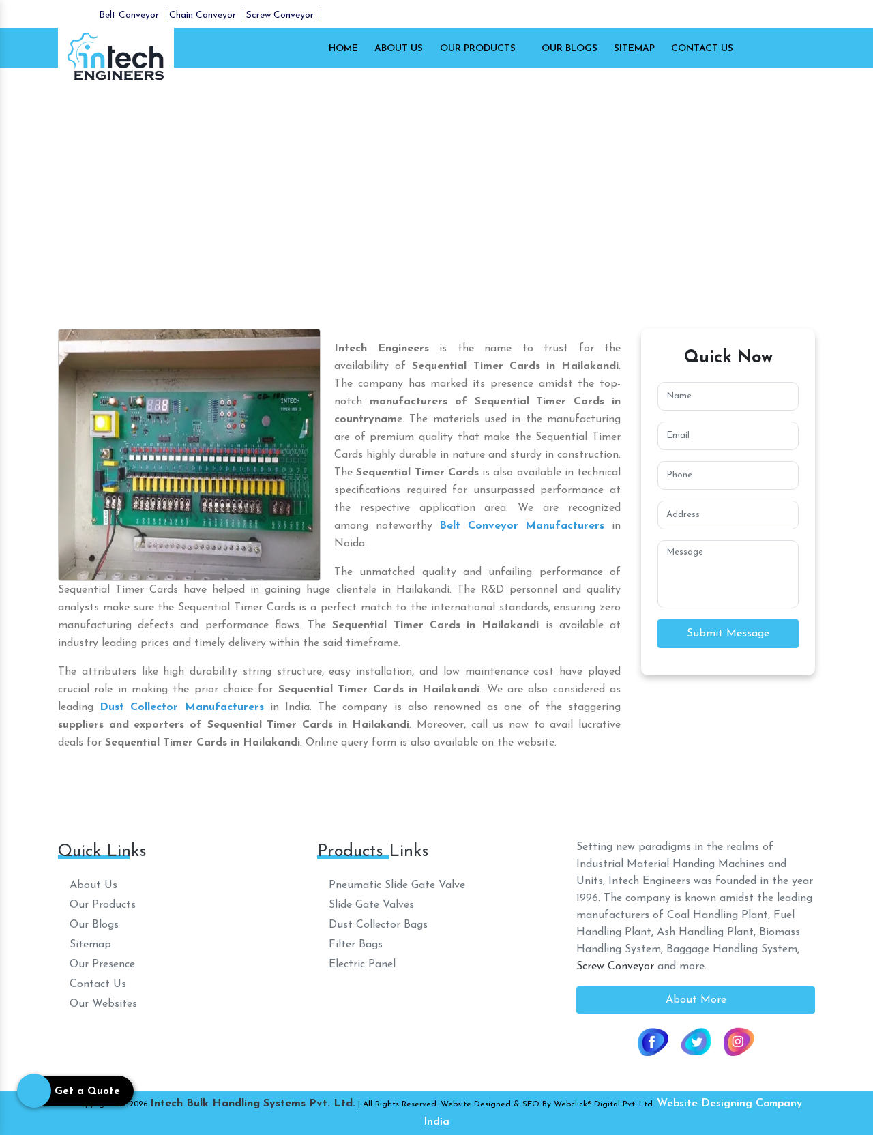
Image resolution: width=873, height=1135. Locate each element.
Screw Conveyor (280, 15)
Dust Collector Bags (376, 924)
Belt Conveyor (129, 15)
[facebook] (653, 1040)
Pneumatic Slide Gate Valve (395, 885)
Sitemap (634, 49)
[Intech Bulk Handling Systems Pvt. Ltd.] (116, 55)
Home (343, 49)
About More (696, 999)
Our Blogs (569, 49)
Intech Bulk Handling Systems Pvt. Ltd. (252, 1103)
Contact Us (702, 49)
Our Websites (101, 1004)
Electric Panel (360, 964)
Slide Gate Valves (369, 905)
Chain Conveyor (202, 15)
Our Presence (100, 964)
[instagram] (739, 1040)
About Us (398, 49)
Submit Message (728, 633)
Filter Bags (354, 944)
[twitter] (696, 1040)
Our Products (479, 49)
